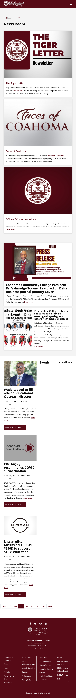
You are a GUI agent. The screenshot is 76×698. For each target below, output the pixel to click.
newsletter (17, 90)
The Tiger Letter (15, 83)
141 (31, 606)
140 (26, 606)
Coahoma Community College (38, 640)
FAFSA (59, 657)
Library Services (45, 665)
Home (9, 18)
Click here (10, 229)
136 (4, 606)
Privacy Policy (27, 680)
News (6, 668)
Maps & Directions (28, 668)
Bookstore (43, 657)
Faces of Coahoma (16, 151)
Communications (45, 661)
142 (37, 606)
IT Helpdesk (26, 676)
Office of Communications (21, 219)
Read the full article (14, 427)
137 (9, 606)
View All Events (65, 362)
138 (15, 606)
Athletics (7, 672)
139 (20, 606)
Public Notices (62, 675)
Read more (28, 302)
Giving (6, 664)
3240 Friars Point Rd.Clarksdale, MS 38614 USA (38, 645)
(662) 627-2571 (38, 649)
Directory (25, 672)
